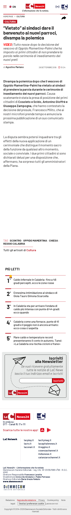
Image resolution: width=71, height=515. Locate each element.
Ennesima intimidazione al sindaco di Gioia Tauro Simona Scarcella (35, 294)
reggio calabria (14, 243)
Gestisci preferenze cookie (31, 503)
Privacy (41, 500)
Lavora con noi (51, 503)
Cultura (21, 16)
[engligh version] (11, 6)
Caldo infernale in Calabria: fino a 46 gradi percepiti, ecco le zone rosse (35, 281)
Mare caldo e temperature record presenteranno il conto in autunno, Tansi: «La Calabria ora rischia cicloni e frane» (38, 340)
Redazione (10, 500)
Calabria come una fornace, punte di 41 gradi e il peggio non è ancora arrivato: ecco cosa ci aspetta (36, 325)
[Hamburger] (5, 6)
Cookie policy (53, 500)
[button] (64, 18)
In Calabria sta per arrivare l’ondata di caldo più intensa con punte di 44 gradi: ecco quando (37, 309)
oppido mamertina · (35, 240)
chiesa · (54, 240)
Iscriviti (58, 380)
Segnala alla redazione (26, 500)
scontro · (16, 240)
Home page (8, 16)
